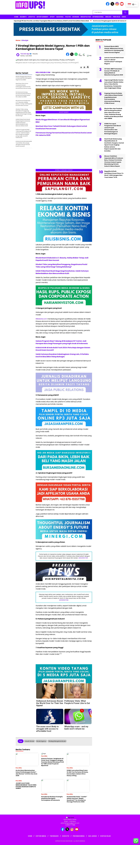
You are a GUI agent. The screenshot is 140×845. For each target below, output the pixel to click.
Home (16, 17)
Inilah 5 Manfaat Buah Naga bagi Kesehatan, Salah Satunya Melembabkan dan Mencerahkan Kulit (62, 272)
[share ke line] (85, 55)
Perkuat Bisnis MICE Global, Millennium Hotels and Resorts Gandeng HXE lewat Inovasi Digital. (114, 49)
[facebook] (108, 5)
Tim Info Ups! (25, 54)
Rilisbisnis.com (41, 319)
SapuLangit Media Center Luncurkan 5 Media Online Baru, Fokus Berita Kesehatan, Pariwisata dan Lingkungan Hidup (113, 84)
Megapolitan (86, 17)
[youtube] (122, 5)
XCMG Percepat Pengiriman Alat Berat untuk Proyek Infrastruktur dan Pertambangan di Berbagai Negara (112, 129)
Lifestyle (31, 17)
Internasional (98, 17)
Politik (68, 17)
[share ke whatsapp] (76, 55)
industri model (29, 741)
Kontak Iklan (105, 836)
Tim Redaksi (54, 836)
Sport (52, 17)
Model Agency (41, 741)
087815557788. (64, 600)
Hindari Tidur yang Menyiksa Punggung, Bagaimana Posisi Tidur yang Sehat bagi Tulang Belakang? (61, 265)
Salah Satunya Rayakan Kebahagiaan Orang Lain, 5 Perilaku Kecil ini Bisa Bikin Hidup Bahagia (62, 355)
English (108, 17)
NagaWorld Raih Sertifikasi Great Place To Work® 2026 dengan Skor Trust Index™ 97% (113, 174)
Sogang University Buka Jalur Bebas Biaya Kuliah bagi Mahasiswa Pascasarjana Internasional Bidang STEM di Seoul (113, 98)
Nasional (60, 17)
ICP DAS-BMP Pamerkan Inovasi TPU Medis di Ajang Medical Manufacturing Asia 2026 (113, 72)
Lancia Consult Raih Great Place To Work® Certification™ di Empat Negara (114, 61)
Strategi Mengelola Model (57, 741)
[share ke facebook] (68, 55)
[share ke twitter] (72, 55)
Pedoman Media (79, 836)
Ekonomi (75, 17)
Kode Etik (65, 836)
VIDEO (124, 17)
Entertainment (42, 17)
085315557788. (83, 558)
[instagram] (117, 5)
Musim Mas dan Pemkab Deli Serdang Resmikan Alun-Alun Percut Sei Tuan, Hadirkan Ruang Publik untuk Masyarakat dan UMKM (113, 113)
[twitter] (113, 5)
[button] (81, 67)
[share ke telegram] (81, 55)
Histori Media (41, 836)
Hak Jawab (92, 836)
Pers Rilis (116, 17)
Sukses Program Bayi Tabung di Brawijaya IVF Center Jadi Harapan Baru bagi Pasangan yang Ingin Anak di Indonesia (62, 342)
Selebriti (23, 17)
